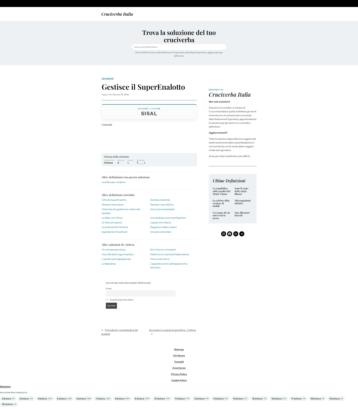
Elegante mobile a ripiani (163, 227)
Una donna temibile (160, 231)
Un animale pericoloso (114, 249)
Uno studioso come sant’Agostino (168, 217)
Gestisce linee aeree (113, 204)
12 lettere (199, 398)
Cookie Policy (179, 380)
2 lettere (6, 398)
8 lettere (120, 398)
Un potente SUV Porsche (115, 227)
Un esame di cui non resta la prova (221, 215)
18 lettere (315, 398)
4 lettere (42, 398)
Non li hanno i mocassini (163, 249)
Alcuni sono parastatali (162, 209)
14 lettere (238, 398)
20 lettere (7, 404)
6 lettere (81, 398)
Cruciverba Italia (117, 14)
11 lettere (180, 398)
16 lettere (276, 398)
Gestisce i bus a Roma (161, 204)
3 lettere (24, 398)
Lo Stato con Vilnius (112, 217)
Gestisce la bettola (160, 199)
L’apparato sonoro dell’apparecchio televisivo (169, 265)
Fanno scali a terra (159, 259)
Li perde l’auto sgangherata (116, 259)
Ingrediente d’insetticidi (114, 231)
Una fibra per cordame (114, 182)
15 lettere (257, 398)
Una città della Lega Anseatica (118, 254)
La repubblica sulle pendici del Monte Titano (221, 191)
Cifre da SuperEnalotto (114, 199)
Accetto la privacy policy (121, 299)
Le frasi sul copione (112, 222)
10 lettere (159, 398)
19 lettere (334, 398)
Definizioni (108, 78)
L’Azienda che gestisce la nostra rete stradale (121, 211)
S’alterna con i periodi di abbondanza (169, 254)
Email (108, 288)
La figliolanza (109, 263)
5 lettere (61, 398)
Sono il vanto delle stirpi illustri (241, 191)
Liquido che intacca (160, 222)
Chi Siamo (179, 355)
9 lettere (139, 398)
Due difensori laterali (242, 214)
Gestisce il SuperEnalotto (143, 87)
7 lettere (100, 398)
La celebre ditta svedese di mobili (221, 203)
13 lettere (218, 398)
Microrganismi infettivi (243, 202)
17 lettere (296, 398)
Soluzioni (5, 386)
